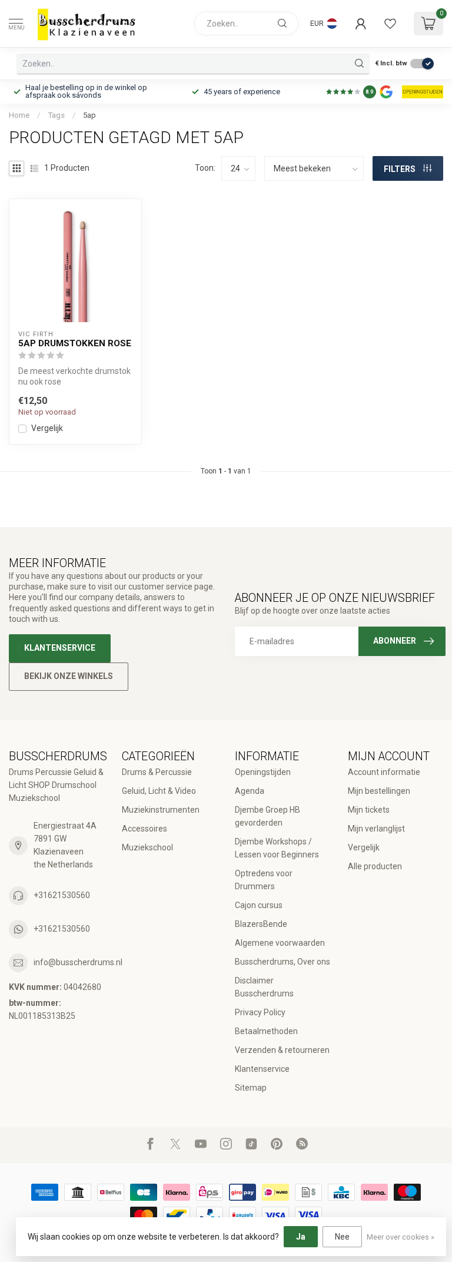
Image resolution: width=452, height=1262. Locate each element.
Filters (400, 169)
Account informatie (384, 772)
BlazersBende (261, 924)
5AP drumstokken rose (74, 343)
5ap (89, 115)
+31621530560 (62, 895)
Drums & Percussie (157, 772)
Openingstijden (263, 772)
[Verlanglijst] (390, 23)
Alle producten (375, 866)
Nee (342, 1236)
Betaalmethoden (266, 1031)
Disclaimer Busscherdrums (264, 987)
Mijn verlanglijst (376, 828)
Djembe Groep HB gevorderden (267, 816)
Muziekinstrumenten (161, 809)
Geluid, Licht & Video (159, 791)
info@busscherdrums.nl (78, 962)
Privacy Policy (260, 1012)
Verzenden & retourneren (282, 1050)
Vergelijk (47, 428)
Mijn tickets (369, 809)
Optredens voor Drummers (264, 880)
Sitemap (251, 1087)
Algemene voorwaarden (280, 943)
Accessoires (144, 828)
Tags (56, 115)
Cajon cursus (258, 905)
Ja (300, 1236)
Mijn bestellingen (379, 791)
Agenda (249, 791)
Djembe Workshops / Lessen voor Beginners (277, 848)
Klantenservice (59, 647)
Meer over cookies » (400, 1237)
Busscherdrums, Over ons (282, 961)
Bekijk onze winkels (68, 676)
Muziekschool (147, 847)
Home (19, 115)
